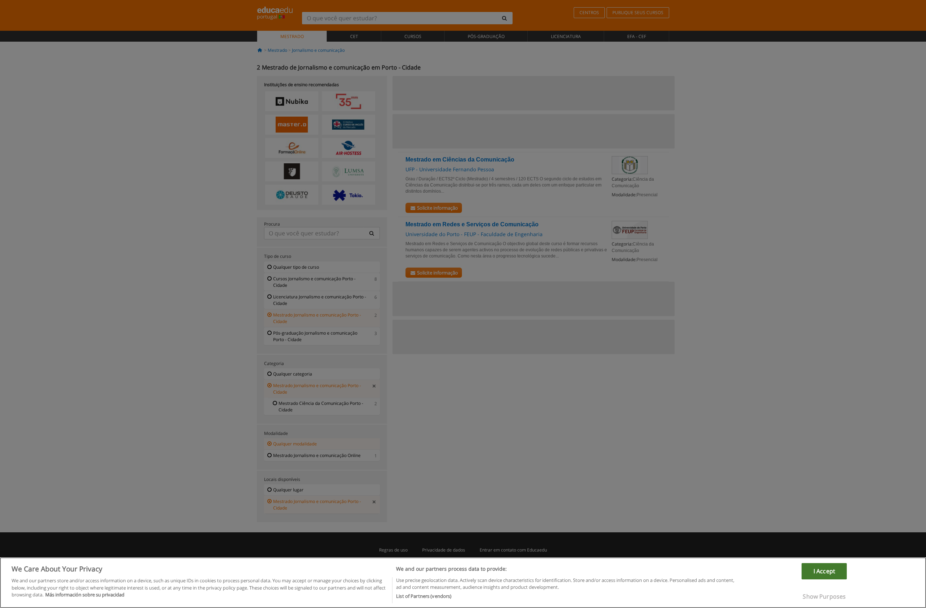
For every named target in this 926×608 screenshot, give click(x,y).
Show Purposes (824, 596)
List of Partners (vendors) (423, 596)
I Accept (824, 571)
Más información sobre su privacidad (84, 594)
